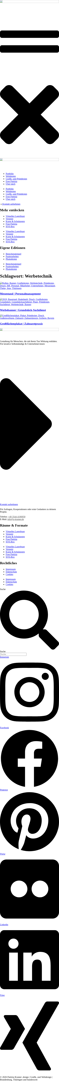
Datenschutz (11, 572)
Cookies (9, 574)
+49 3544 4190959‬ (16, 516)
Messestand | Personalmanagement (20, 293)
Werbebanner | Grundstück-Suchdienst (23, 310)
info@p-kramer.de (15, 519)
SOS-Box (10, 542)
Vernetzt (9, 534)
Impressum (11, 569)
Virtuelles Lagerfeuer (15, 531)
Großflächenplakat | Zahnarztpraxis (21, 323)
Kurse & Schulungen (15, 536)
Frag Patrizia (11, 539)
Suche (3, 589)
